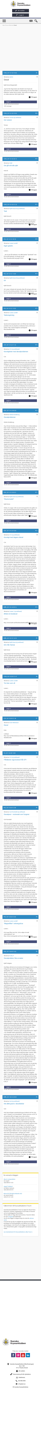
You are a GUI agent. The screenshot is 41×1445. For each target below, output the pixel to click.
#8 (36, 676)
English (31, 20)
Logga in (21, 15)
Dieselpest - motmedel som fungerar (16, 814)
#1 (36, 73)
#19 (36, 158)
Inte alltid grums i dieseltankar (14, 1104)
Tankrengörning (9, 315)
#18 (36, 239)
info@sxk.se (21, 1384)
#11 (36, 492)
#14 (36, 273)
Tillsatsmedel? (9, 499)
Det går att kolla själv (11, 165)
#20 (36, 113)
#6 (36, 753)
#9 (36, 638)
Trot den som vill (9, 683)
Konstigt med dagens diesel (13, 537)
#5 (36, 807)
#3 (36, 951)
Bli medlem (21, 10)
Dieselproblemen (10, 417)
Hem (3, 25)
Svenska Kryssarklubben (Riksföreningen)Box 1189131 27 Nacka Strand (22, 1365)
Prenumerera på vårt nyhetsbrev (22, 1374)
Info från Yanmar (9, 645)
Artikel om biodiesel (10, 614)
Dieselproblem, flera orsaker (13, 958)
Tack (5, 211)
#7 (36, 718)
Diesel (6, 725)
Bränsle (11, 25)
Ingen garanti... (8, 246)
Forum (6, 25)
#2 (36, 1097)
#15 (36, 308)
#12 (36, 530)
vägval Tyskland (8, 1186)
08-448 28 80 (21, 1380)
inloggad (10, 1216)
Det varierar (8, 120)
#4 (36, 916)
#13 (36, 410)
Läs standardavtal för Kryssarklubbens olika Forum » (18, 1232)
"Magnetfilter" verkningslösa (13, 923)
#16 (36, 345)
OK (5, 280)
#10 (36, 607)
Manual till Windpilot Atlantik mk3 (13, 1193)
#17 (36, 204)
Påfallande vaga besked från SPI (15, 760)
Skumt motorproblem (9, 1179)
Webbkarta (22, 1377)
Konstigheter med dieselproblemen (16, 352)
